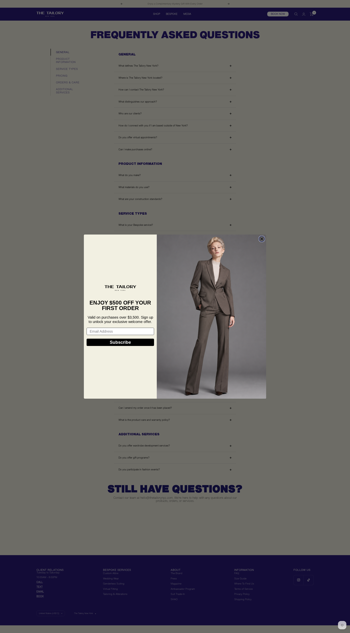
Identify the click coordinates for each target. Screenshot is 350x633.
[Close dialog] (262, 239)
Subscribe (120, 342)
